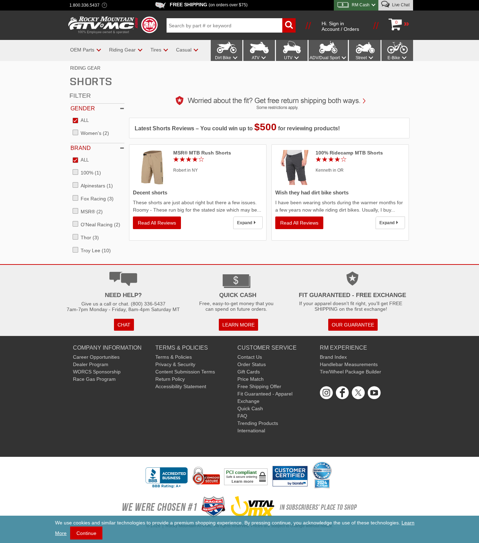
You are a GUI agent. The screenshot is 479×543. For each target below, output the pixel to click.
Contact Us (249, 357)
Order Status (251, 364)
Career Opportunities (96, 357)
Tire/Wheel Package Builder (350, 371)
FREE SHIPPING (209, 4)
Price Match (250, 379)
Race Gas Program (94, 379)
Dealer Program (90, 364)
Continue (86, 533)
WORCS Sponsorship (97, 371)
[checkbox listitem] (81, 121)
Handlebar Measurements (349, 364)
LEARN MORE (238, 325)
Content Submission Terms (185, 371)
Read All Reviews (157, 223)
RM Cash (361, 4)
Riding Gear (85, 68)
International (251, 430)
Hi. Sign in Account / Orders (340, 26)
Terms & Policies (173, 357)
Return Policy (170, 379)
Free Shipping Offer (259, 386)
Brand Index (333, 357)
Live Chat (400, 4)
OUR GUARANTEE (353, 325)
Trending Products (257, 423)
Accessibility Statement (180, 386)
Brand (80, 148)
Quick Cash (250, 408)
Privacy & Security (175, 364)
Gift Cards (248, 371)
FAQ (242, 416)
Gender (82, 108)
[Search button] (289, 25)
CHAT (123, 325)
